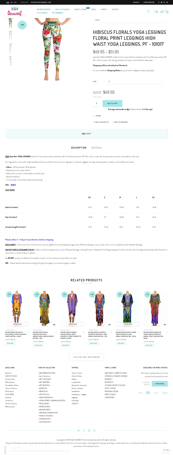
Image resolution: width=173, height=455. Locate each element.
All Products (9, 391)
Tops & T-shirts (77, 373)
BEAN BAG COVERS (111, 391)
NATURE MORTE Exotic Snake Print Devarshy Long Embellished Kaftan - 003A (126, 334)
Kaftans (74, 379)
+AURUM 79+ (42, 388)
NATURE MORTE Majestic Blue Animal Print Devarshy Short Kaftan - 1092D (16, 334)
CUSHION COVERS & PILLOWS (115, 385)
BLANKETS (108, 379)
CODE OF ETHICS (11, 376)
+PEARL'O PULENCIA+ (45, 416)
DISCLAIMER (9, 394)
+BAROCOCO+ (43, 391)
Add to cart (38, 345)
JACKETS (75, 404)
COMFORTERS (109, 397)
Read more (10, 343)
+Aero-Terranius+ (44, 376)
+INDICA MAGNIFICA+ (45, 397)
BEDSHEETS (109, 382)
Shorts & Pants (77, 376)
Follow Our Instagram (86, 357)
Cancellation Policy (11, 385)
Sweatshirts (76, 391)
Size (95, 81)
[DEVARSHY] (15, 11)
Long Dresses (76, 382)
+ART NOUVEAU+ (44, 385)
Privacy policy (10, 379)
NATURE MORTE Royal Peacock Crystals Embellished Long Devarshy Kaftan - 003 (43, 335)
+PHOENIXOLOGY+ (44, 419)
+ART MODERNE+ (44, 382)
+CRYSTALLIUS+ (44, 394)
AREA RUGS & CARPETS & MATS (116, 373)
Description (78, 147)
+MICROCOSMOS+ (44, 407)
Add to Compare (25, 304)
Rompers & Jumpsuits (79, 385)
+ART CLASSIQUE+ (45, 379)
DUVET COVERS (110, 388)
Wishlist (136, 2)
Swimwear (75, 400)
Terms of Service (11, 388)
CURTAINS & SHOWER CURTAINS (116, 376)
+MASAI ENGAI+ (44, 404)
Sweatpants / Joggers (79, 394)
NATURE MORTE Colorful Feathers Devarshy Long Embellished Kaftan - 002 (97, 334)
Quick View (25, 296)
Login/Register (148, 2)
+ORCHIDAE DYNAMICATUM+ (48, 413)
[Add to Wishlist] (28, 332)
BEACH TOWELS (110, 394)
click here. (150, 70)
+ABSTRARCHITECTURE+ (47, 373)
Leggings (74, 397)
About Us (8, 373)
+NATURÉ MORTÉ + (10, 330)
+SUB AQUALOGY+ (44, 422)
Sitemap (8, 397)
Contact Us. (9, 400)
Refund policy (10, 382)
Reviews (97, 147)
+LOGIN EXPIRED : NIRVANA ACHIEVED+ (52, 400)
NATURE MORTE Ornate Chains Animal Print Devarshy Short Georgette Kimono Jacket (71, 335)
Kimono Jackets (77, 388)
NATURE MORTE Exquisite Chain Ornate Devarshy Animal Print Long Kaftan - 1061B (154, 335)
